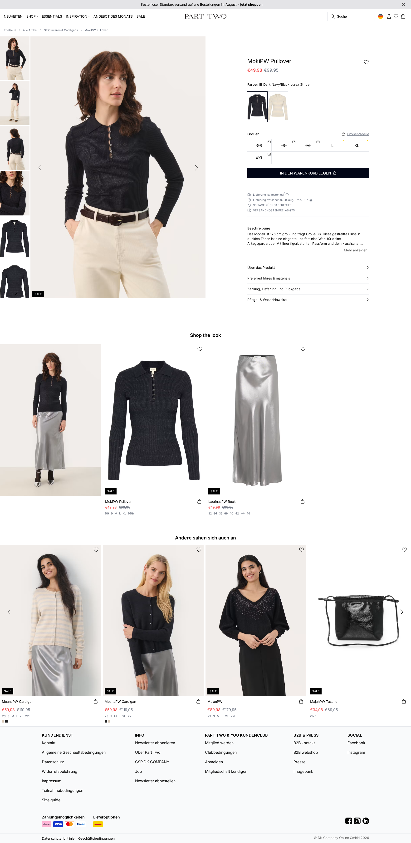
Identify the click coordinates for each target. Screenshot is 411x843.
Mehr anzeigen (355, 250)
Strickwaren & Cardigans (61, 30)
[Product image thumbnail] (14, 57)
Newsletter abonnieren (155, 742)
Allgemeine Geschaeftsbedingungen (74, 752)
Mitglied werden (219, 742)
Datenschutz (53, 761)
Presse (299, 761)
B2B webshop (306, 752)
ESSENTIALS (52, 16)
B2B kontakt (304, 742)
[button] (308, 267)
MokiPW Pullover (96, 30)
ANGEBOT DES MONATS (113, 16)
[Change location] (380, 16)
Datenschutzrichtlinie (58, 838)
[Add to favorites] (366, 62)
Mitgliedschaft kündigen (226, 771)
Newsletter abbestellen (155, 780)
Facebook (356, 742)
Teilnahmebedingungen (62, 790)
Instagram (356, 752)
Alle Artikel (30, 30)
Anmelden (214, 761)
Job (138, 771)
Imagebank (303, 771)
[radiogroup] (308, 151)
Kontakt (48, 742)
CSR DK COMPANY (152, 761)
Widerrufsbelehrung (59, 771)
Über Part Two (148, 752)
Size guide (51, 800)
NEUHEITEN (13, 16)
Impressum (51, 780)
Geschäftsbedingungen (96, 838)
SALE (141, 16)
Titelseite (10, 30)
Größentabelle (358, 134)
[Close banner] (403, 4)
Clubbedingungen (221, 752)
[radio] (332, 145)
